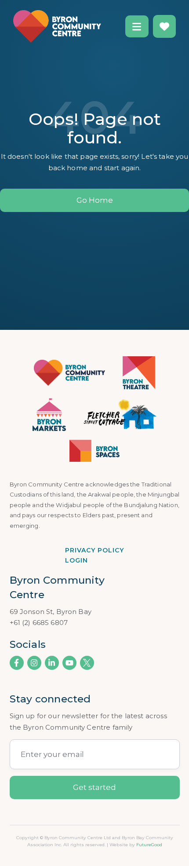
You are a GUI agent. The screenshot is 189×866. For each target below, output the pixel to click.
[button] (137, 26)
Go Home (94, 200)
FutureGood (149, 845)
